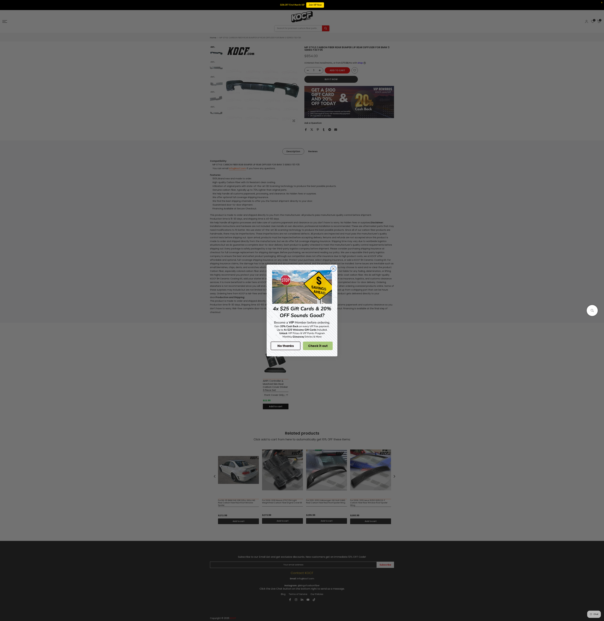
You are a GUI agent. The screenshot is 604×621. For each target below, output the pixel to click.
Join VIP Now (315, 5)
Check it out (318, 346)
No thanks (285, 346)
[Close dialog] (333, 268)
